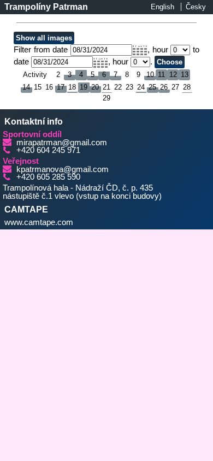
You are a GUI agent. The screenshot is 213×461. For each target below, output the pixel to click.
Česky (196, 7)
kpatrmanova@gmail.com (62, 169)
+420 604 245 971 (48, 150)
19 (83, 87)
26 (164, 87)
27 (175, 87)
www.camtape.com (38, 222)
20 (95, 87)
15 (38, 87)
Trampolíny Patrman (46, 6)
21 (106, 87)
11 (161, 74)
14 (26, 87)
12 (173, 74)
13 (184, 74)
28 (187, 87)
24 (141, 87)
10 (150, 74)
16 (49, 87)
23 (129, 87)
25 (152, 87)
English (162, 7)
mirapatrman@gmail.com (61, 142)
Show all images (44, 38)
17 (60, 87)
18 (72, 87)
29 (106, 98)
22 (118, 87)
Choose (169, 62)
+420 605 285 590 (48, 177)
